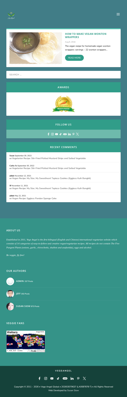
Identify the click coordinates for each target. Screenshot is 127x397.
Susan (11, 156)
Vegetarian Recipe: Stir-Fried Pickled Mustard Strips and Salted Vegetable (49, 158)
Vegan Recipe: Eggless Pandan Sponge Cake (34, 198)
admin (11, 176)
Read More (74, 57)
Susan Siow (73, 390)
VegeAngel (63, 370)
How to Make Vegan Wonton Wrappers (85, 35)
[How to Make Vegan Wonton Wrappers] (35, 48)
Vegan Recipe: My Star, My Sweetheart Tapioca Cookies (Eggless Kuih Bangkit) (51, 178)
